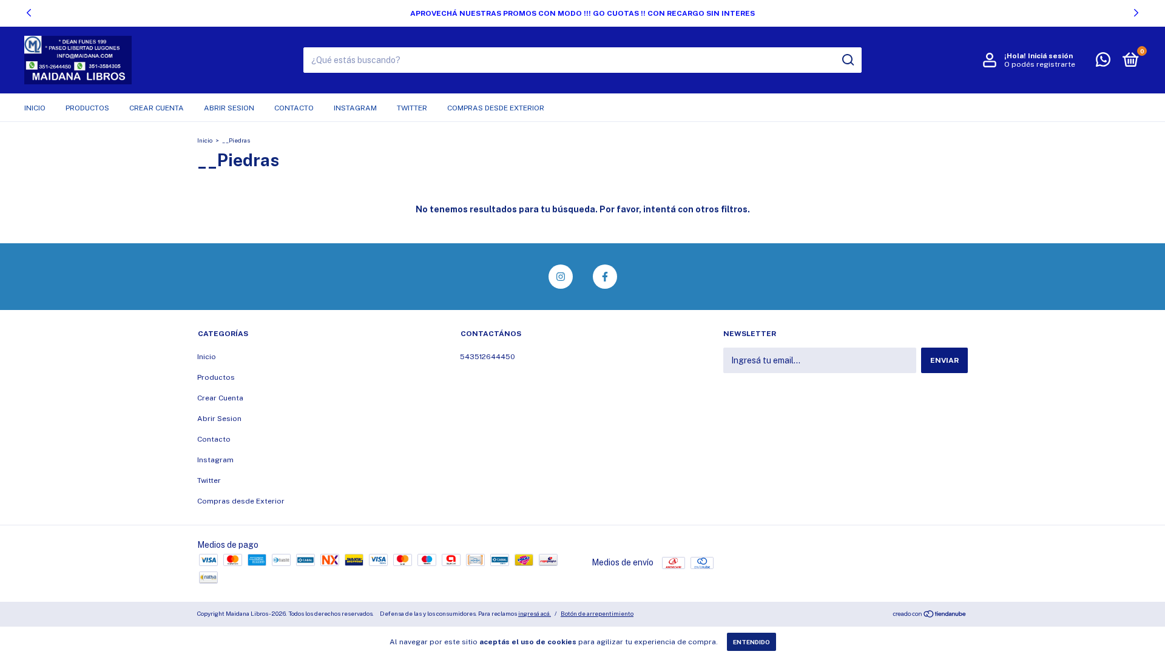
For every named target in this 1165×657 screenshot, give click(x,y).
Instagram (355, 108)
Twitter (412, 108)
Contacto (294, 108)
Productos (87, 108)
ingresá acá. (534, 613)
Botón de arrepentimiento (597, 613)
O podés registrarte (1039, 64)
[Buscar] (847, 60)
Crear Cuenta (156, 108)
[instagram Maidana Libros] (561, 276)
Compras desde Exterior (495, 108)
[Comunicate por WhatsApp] (1103, 62)
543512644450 (487, 356)
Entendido (751, 641)
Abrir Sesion (229, 108)
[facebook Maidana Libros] (605, 276)
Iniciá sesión (1050, 56)
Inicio (35, 108)
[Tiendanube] (930, 615)
